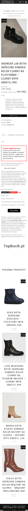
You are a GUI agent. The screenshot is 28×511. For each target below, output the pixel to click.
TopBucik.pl (8, 1)
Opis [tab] (3, 135)
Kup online (15, 115)
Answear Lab (10, 125)
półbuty (3, 222)
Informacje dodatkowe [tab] (16, 135)
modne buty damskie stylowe (7, 2)
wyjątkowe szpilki (17, 220)
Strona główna (7, 11)
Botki (13, 11)
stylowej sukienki (18, 181)
